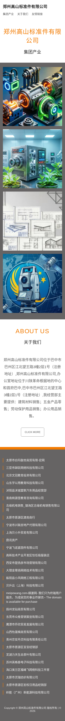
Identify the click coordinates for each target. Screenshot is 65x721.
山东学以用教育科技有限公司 (25, 482)
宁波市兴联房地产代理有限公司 (26, 525)
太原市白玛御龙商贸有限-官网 (25, 460)
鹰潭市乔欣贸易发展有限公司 (25, 624)
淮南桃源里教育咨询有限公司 (25, 498)
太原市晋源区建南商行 (20, 517)
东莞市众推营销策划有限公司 (25, 616)
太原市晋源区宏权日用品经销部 (26, 684)
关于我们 (22, 13)
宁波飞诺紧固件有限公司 (22, 547)
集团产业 (8, 13)
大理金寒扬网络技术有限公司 (25, 570)
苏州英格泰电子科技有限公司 (25, 662)
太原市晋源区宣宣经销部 (22, 647)
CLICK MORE (32, 432)
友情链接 (37, 13)
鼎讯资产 (12, 540)
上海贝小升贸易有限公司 (22, 532)
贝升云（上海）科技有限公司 (25, 585)
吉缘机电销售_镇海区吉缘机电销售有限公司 (33, 507)
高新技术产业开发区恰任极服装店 (27, 555)
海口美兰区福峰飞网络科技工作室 (27, 669)
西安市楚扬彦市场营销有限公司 (26, 562)
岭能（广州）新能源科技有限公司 (27, 692)
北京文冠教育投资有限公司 (23, 475)
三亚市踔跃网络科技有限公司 (25, 467)
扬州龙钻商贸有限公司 (20, 609)
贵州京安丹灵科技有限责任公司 (26, 639)
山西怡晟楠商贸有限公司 (22, 632)
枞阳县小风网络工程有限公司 (25, 578)
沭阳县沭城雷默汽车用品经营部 (26, 490)
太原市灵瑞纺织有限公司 (22, 677)
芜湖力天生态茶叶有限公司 (23, 654)
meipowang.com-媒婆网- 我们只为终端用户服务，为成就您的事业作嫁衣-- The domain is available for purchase (34, 597)
